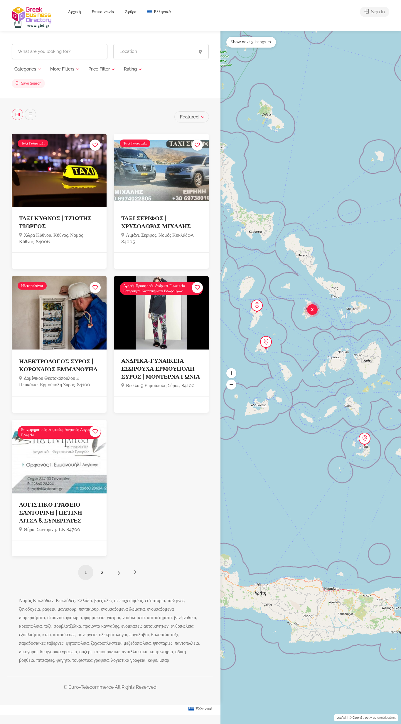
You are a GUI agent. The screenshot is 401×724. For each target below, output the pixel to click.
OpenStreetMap (364, 718)
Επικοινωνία (103, 11)
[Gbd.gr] (32, 17)
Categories (25, 69)
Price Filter (99, 69)
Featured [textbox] (189, 117)
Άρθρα (131, 11)
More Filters (62, 69)
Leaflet (341, 718)
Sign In (377, 11)
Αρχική (74, 11)
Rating (130, 69)
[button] (231, 373)
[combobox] (191, 116)
